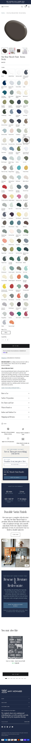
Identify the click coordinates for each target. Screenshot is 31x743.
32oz (6, 332)
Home (3, 13)
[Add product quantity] (7, 340)
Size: (4, 329)
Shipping (3, 358)
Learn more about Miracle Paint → (11, 388)
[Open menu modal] (28, 6)
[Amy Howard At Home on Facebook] (2, 727)
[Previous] (2, 2)
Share (5, 423)
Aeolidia (6, 735)
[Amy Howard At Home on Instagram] (5, 727)
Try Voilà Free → (15, 464)
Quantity (3, 337)
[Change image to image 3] (18, 51)
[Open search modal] (22, 6)
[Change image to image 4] (25, 51)
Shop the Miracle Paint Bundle (15, 605)
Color (3, 67)
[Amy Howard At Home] (5, 6)
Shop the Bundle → (15, 477)
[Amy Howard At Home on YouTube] (13, 727)
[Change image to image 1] (5, 51)
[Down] (28, 51)
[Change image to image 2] (12, 51)
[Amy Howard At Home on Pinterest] (7, 727)
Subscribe (27, 721)
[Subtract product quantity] (3, 340)
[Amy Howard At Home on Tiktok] (10, 727)
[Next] (28, 2)
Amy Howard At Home (14, 732)
